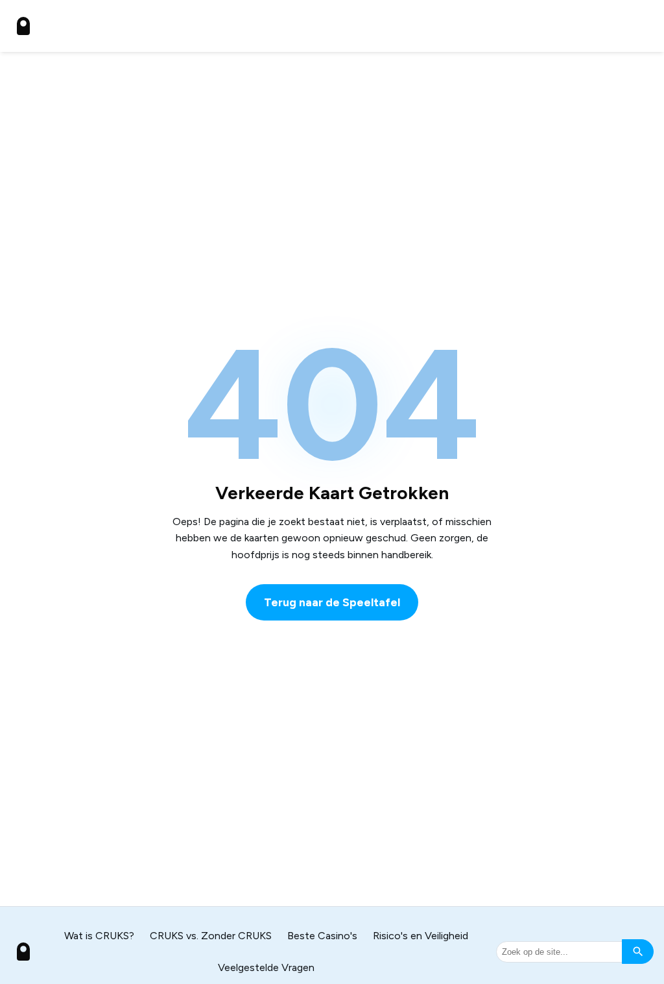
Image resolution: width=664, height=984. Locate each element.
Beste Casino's (322, 935)
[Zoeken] (638, 951)
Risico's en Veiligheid (420, 935)
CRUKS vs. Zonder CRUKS (211, 935)
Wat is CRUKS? (99, 935)
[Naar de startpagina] (23, 26)
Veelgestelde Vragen (266, 967)
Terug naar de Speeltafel (332, 602)
